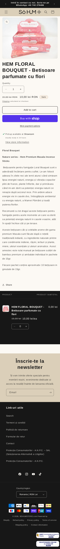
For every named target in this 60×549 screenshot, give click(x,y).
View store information (17, 142)
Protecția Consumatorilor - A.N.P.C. (24, 461)
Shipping (6, 101)
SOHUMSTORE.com (28, 516)
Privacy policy (33, 520)
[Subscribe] (50, 392)
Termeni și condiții (15, 422)
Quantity (6, 83)
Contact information (39, 525)
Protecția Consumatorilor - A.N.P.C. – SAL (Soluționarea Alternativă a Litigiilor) (28, 452)
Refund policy (18, 520)
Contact (10, 443)
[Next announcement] (54, 4)
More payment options (30, 126)
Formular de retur (15, 436)
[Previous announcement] (5, 4)
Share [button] (9, 285)
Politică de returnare (17, 429)
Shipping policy (21, 525)
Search (10, 416)
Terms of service (49, 520)
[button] (6, 12)
